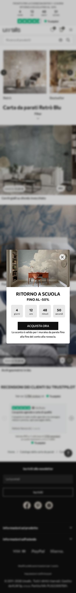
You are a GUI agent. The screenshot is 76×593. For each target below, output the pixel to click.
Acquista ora (38, 326)
